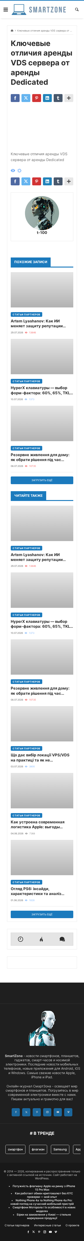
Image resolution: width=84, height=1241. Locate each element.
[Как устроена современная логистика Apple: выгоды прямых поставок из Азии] (42, 790)
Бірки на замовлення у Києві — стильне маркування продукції (44, 1216)
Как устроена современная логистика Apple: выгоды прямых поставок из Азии (37, 825)
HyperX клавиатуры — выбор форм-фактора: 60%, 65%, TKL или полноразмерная (40, 390)
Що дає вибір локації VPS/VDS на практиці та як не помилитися (40, 758)
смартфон (15, 1149)
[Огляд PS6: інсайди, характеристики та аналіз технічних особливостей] (42, 857)
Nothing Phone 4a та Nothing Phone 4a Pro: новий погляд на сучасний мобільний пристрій (42, 1202)
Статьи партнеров (26, 314)
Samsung (60, 1149)
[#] (28, 1232)
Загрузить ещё (42, 480)
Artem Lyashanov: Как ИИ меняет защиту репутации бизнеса (37, 324)
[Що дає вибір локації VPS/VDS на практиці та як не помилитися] (42, 723)
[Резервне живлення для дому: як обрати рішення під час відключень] (42, 423)
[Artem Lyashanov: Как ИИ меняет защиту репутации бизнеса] (42, 289)
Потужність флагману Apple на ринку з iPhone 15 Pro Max (44, 1188)
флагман (38, 1149)
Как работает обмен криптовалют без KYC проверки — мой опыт (44, 1195)
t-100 (42, 232)
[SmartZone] (39, 9)
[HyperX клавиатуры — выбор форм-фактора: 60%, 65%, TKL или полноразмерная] (42, 356)
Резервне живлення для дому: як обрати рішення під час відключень (40, 457)
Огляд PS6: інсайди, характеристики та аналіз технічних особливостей (36, 891)
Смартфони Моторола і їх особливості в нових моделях (44, 1209)
